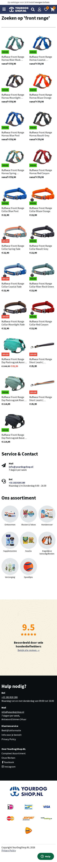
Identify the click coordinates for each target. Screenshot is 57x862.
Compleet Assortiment (14, 753)
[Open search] (33, 9)
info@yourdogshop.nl (21, 466)
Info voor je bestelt (12, 734)
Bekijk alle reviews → (29, 650)
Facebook (9, 762)
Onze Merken (8, 757)
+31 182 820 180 (17, 482)
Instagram (10, 766)
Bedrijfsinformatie (11, 730)
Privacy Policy (9, 739)
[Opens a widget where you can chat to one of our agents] (45, 856)
